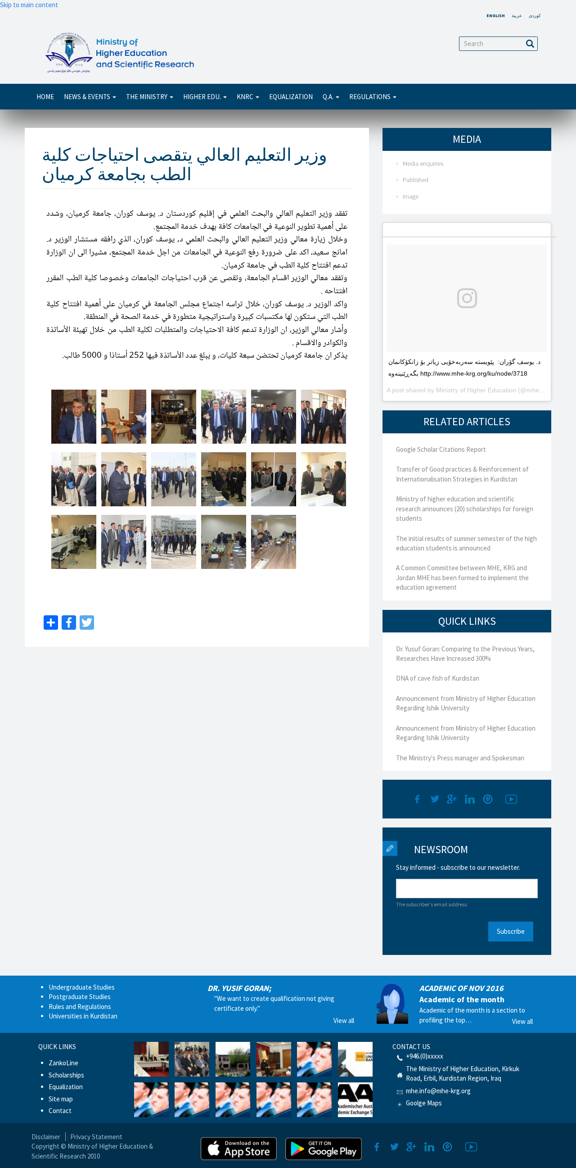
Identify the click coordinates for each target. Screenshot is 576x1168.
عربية (517, 15)
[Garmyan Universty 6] (323, 417)
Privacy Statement (96, 1136)
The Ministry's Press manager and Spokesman (460, 758)
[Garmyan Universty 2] (123, 417)
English (495, 15)
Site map (61, 1099)
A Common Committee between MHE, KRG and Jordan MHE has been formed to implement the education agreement (462, 577)
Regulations (370, 96)
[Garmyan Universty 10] (223, 479)
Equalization (291, 96)
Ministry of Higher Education (476, 390)
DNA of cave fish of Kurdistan (437, 678)
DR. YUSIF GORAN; (239, 988)
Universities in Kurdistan (83, 1016)
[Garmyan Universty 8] (123, 479)
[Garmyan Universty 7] (73, 479)
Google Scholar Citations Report (441, 449)
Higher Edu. (202, 96)
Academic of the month (461, 999)
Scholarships (66, 1075)
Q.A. (329, 96)
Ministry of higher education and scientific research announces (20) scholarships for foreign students (464, 509)
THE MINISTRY (147, 96)
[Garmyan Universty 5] (273, 417)
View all (343, 1020)
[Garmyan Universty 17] (273, 542)
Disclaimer (46, 1136)
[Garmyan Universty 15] (173, 542)
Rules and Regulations (80, 1006)
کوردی (535, 15)
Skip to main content (29, 4)
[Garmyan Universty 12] (323, 479)
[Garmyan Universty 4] (223, 417)
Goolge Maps (424, 1103)
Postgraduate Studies (80, 996)
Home (45, 96)
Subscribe (511, 931)
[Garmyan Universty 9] (173, 479)
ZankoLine (63, 1063)
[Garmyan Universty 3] (173, 417)
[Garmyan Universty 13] (73, 542)
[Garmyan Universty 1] (73, 417)
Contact (60, 1110)
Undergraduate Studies (82, 987)
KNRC (246, 96)
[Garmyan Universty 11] (273, 479)
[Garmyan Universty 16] (223, 542)
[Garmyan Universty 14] (123, 542)
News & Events (88, 96)
